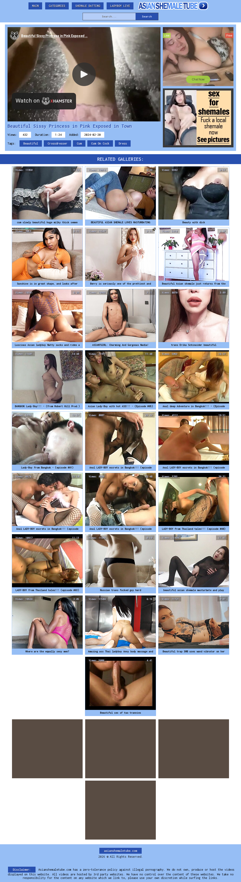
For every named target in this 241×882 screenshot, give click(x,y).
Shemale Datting (87, 6)
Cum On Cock (100, 143)
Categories (57, 6)
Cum (79, 143)
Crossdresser (57, 143)
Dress (123, 143)
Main (35, 6)
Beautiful (30, 143)
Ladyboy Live (120, 6)
